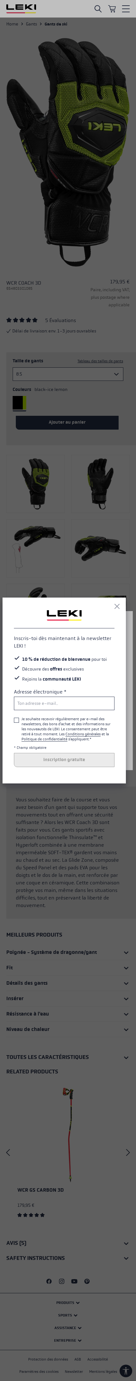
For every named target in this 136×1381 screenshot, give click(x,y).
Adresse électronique (40, 692)
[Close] (117, 606)
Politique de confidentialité (44, 739)
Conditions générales (83, 734)
